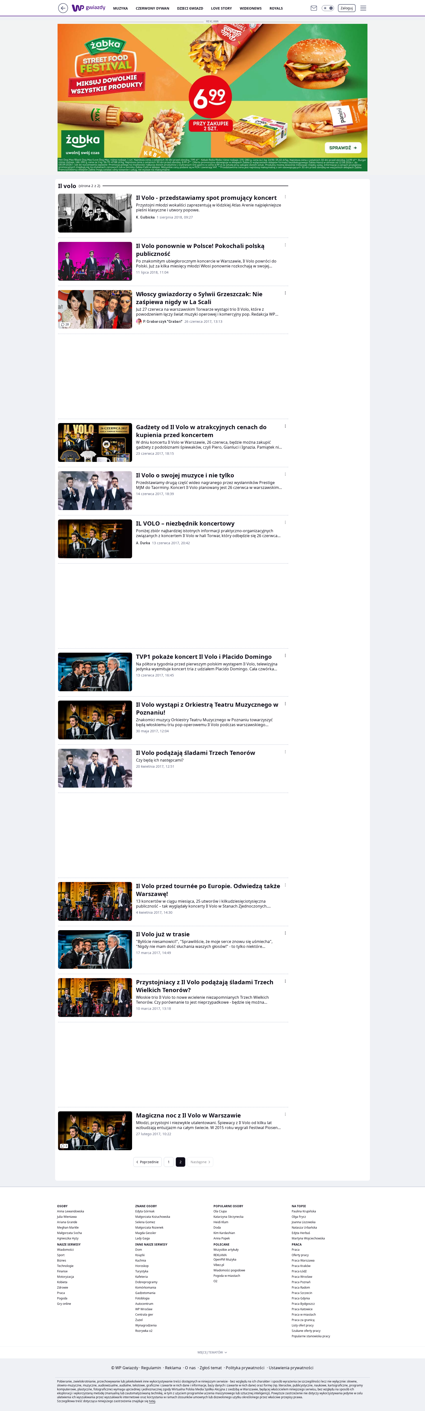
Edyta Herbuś (301, 1233)
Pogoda (62, 1298)
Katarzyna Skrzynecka (228, 1217)
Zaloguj (347, 8)
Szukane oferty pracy (306, 1331)
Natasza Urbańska (304, 1227)
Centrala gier (144, 1314)
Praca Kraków (301, 1266)
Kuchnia (140, 1260)
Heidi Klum (220, 1222)
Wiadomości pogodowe (229, 1270)
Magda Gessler (145, 1233)
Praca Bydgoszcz (303, 1304)
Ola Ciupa (220, 1211)
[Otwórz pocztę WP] (314, 8)
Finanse (62, 1271)
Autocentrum (144, 1304)
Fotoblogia (142, 1298)
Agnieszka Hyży (67, 1238)
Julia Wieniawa (67, 1217)
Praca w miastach (304, 1314)
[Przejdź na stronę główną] (63, 11)
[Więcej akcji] (285, 197)
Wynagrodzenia (146, 1325)
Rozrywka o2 (143, 1331)
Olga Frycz (299, 1217)
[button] (328, 8)
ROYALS (276, 8)
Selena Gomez (145, 1222)
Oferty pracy (300, 1255)
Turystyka (141, 1271)
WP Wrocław (143, 1309)
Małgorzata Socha (69, 1233)
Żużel (139, 1320)
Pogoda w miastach (226, 1276)
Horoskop (142, 1266)
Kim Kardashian (224, 1233)
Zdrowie (62, 1287)
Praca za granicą (303, 1320)
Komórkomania (145, 1287)
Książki (140, 1255)
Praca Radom (301, 1287)
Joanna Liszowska (304, 1222)
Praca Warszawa (303, 1260)
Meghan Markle (68, 1227)
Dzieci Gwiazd (190, 8)
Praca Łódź (299, 1271)
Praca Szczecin (302, 1293)
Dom (138, 1250)
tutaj (152, 1401)
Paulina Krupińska (304, 1211)
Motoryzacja (65, 1277)
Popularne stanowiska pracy (311, 1336)
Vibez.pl (218, 1265)
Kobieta (62, 1282)
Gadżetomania (145, 1293)
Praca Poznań (301, 1282)
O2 (215, 1281)
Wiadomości (65, 1250)
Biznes (61, 1260)
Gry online (64, 1304)
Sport (60, 1255)
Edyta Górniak (144, 1211)
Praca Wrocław (302, 1277)
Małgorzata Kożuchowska (152, 1217)
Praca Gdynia (301, 1298)
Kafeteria (141, 1277)
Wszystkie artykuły (226, 1250)
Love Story (221, 8)
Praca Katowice (302, 1309)
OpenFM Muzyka (224, 1259)
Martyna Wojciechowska (308, 1238)
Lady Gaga (142, 1238)
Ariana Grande (67, 1222)
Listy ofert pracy (303, 1325)
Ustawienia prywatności (290, 1367)
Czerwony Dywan (152, 8)
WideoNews (251, 8)
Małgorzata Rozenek (149, 1227)
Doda (217, 1227)
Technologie (65, 1266)
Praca (61, 1293)
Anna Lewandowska (70, 1211)
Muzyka (120, 8)
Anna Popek (221, 1238)
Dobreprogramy (146, 1282)
